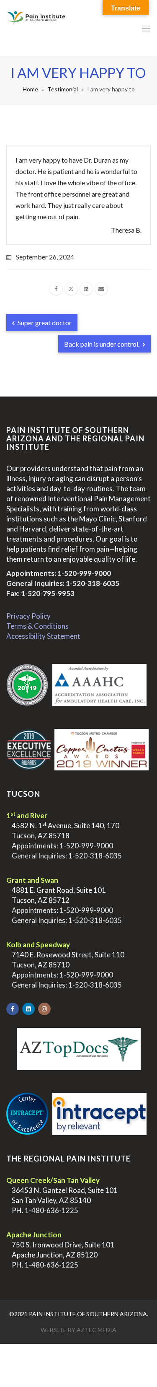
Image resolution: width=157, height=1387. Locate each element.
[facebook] (56, 289)
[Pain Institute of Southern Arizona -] (36, 27)
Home (30, 89)
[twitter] (71, 289)
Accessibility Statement (43, 636)
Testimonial (62, 89)
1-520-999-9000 (84, 573)
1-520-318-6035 (92, 583)
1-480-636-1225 (51, 1210)
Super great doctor (44, 323)
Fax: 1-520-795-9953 (40, 593)
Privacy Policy (28, 616)
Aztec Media (96, 1329)
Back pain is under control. (102, 344)
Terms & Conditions (37, 626)
